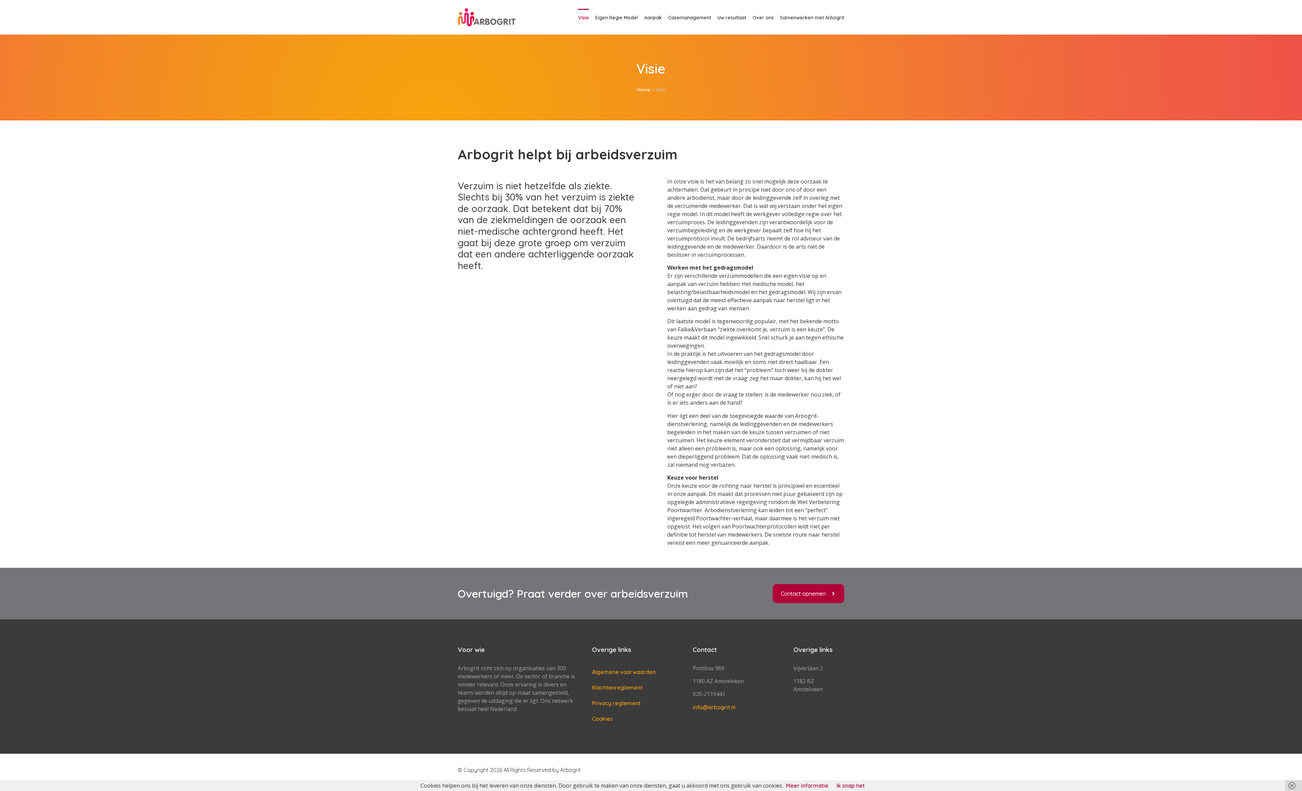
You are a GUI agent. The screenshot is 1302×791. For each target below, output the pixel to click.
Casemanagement (689, 18)
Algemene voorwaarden (624, 672)
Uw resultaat (731, 18)
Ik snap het (850, 785)
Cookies (602, 718)
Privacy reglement (616, 703)
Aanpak (653, 18)
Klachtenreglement (617, 687)
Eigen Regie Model (616, 18)
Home (643, 89)
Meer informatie (807, 785)
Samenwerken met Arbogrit (812, 18)
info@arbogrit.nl (714, 707)
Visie (583, 18)
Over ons (763, 18)
